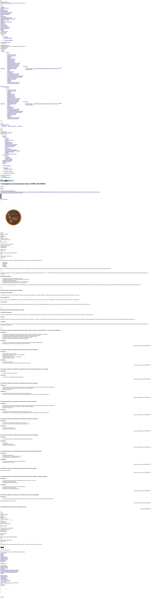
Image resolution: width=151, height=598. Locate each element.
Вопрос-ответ (3, 577)
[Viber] (7, 180)
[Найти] (1, 5)
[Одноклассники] (3, 180)
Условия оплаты (3, 565)
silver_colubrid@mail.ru (5, 42)
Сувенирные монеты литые (62, 191)
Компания (2, 561)
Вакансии (5, 266)
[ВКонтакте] (1, 180)
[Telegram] (12, 180)
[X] (6, 180)
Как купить (7, 157)
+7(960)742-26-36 (4, 31)
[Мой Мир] (4, 180)
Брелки (1, 555)
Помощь (2, 573)
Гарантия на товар (4, 567)
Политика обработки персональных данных (9, 571)
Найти (2, 585)
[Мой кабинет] (1, 122)
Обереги (78, 191)
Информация (3, 563)
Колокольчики (3, 560)
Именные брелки (7, 191)
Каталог (6, 139)
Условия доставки (4, 566)
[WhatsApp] (9, 180)
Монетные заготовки (72, 191)
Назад (7, 137)
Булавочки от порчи (96, 191)
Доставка (5, 265)
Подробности (3, 236)
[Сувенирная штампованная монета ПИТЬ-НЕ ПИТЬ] (13, 230)
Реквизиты (2, 568)
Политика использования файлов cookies (8, 572)
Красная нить (54, 191)
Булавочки (2, 556)
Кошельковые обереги (45, 191)
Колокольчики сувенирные (35, 191)
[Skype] (11, 180)
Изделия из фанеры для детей (24, 191)
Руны (50, 191)
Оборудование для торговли (86, 191)
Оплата (4, 264)
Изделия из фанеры (4, 557)
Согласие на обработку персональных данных (9, 569)
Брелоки (2, 191)
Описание (5, 262)
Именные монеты (14, 191)
